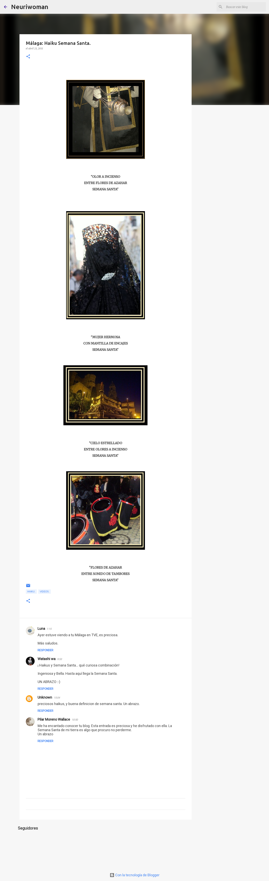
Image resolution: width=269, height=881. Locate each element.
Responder (45, 650)
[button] (28, 56)
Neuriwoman (29, 6)
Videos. (44, 591)
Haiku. (31, 591)
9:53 (59, 659)
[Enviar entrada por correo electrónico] (28, 587)
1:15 (49, 628)
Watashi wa (47, 659)
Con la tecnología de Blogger (137, 875)
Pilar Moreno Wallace (54, 719)
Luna (41, 628)
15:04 (57, 697)
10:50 (75, 719)
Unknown (45, 697)
